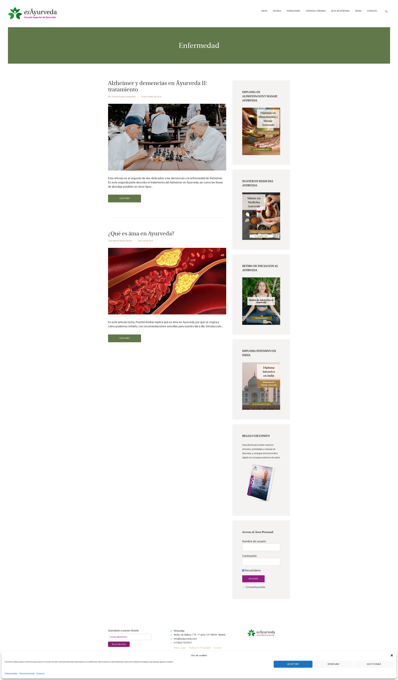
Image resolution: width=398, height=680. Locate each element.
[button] (391, 655)
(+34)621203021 (183, 642)
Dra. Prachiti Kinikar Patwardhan (122, 97)
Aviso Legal (180, 647)
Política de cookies (11, 673)
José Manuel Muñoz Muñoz (120, 241)
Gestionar (374, 664)
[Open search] (386, 11)
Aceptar (293, 664)
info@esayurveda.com (185, 638)
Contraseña (249, 556)
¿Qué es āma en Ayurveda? (141, 234)
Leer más (124, 198)
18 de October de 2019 (151, 97)
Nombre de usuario (254, 541)
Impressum (40, 673)
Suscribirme (119, 644)
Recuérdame (252, 570)
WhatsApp (179, 630)
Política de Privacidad (27, 673)
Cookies (218, 647)
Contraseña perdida (255, 587)
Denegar (333, 664)
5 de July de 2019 (145, 241)
